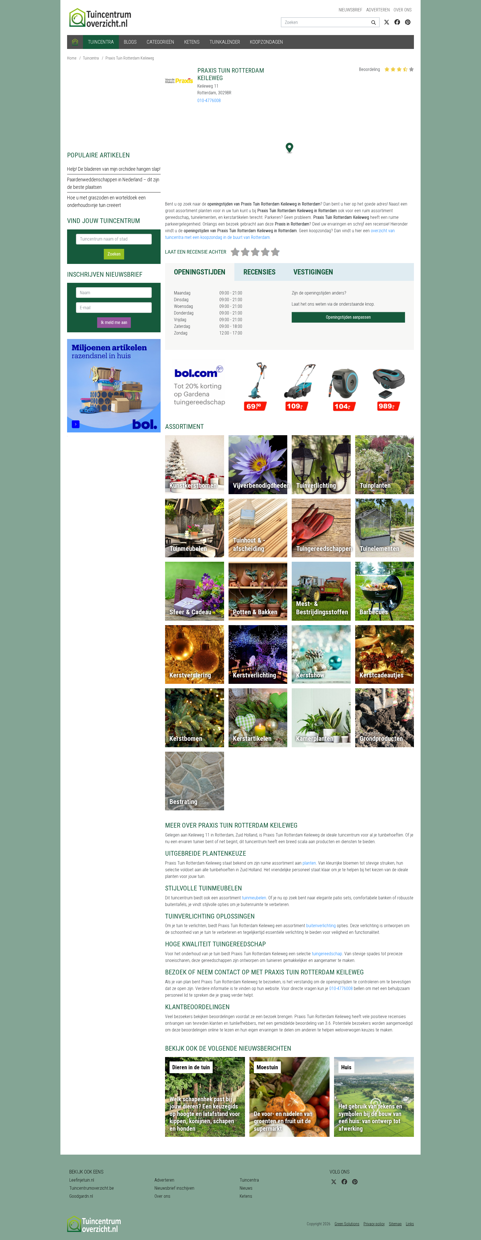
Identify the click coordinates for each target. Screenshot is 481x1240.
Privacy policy (374, 1224)
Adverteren (378, 10)
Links (410, 1224)
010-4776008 (209, 100)
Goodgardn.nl (81, 1196)
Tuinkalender (225, 42)
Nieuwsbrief (350, 10)
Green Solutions (347, 1224)
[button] (289, 148)
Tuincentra (101, 42)
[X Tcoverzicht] (386, 22)
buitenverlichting (321, 925)
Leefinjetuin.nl (81, 1180)
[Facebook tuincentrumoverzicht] (397, 22)
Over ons (403, 10)
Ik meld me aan (114, 322)
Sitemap (395, 1224)
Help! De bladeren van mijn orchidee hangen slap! (113, 169)
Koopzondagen (266, 42)
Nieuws (246, 1188)
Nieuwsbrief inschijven (174, 1188)
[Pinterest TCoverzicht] (408, 22)
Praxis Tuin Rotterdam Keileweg (129, 58)
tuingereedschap (327, 953)
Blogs (130, 42)
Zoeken (114, 254)
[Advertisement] (114, 106)
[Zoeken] (371, 22)
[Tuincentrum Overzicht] (102, 17)
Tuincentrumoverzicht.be (91, 1188)
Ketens (192, 42)
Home (71, 58)
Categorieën (160, 42)
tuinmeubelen (254, 897)
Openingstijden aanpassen (348, 317)
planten (309, 863)
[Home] (75, 42)
